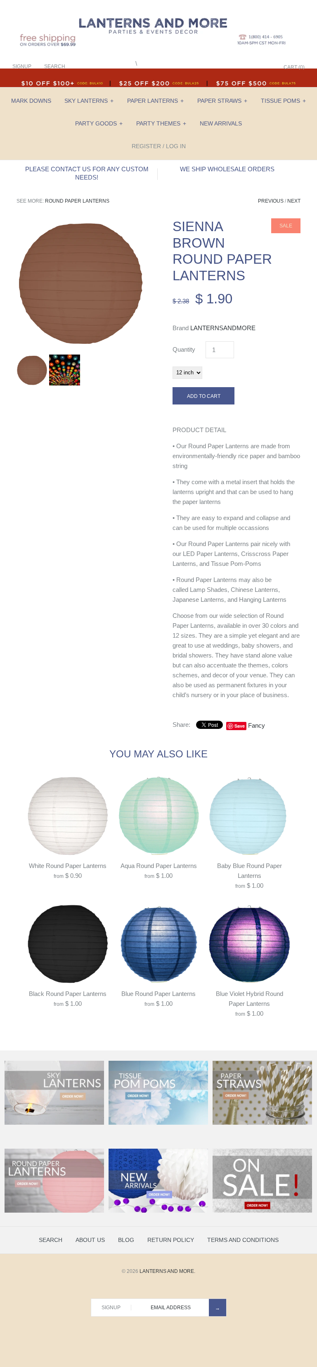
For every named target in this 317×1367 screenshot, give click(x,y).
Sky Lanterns (89, 100)
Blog (126, 1240)
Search (50, 1240)
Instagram (255, 67)
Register (146, 146)
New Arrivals (221, 123)
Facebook (224, 67)
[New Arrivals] (158, 1211)
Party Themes (161, 123)
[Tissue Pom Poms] (158, 1123)
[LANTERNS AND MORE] (158, 13)
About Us (90, 1240)
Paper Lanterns (155, 100)
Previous (271, 201)
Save (239, 726)
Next (293, 201)
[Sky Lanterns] (54, 1123)
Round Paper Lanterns (77, 201)
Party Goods (99, 123)
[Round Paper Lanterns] (54, 1211)
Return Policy (170, 1240)
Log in (176, 146)
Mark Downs (31, 100)
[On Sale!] (262, 1211)
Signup (21, 66)
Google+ (244, 67)
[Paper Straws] (262, 1123)
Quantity (184, 349)
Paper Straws (222, 100)
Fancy (256, 725)
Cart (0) (294, 67)
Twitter (234, 67)
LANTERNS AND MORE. (167, 1271)
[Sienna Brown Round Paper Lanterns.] (80, 223)
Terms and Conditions (243, 1240)
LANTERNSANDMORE (222, 327)
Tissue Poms (283, 100)
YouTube (265, 67)
